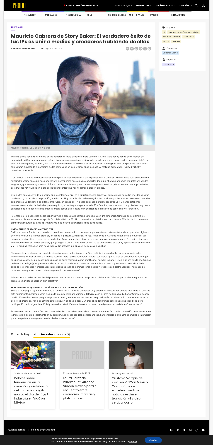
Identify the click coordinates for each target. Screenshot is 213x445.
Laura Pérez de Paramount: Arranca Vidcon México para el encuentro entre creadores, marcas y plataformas (80, 388)
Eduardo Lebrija (170, 52)
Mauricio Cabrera (171, 36)
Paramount (168, 64)
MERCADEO (51, 15)
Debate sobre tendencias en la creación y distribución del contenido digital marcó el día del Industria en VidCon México (31, 390)
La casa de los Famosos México (184, 32)
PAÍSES (154, 15)
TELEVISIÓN (30, 15)
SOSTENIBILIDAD (117, 15)
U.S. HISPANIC (136, 15)
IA (164, 32)
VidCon (176, 41)
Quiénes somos (16, 429)
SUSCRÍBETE (185, 5)
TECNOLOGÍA (73, 15)
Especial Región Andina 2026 (82, 5)
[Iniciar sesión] (203, 5)
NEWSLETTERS (143, 5)
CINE (89, 15)
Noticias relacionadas (52, 334)
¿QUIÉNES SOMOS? (165, 5)
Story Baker (189, 36)
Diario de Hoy (20, 334)
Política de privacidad (43, 429)
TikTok (166, 41)
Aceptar (153, 440)
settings (133, 441)
